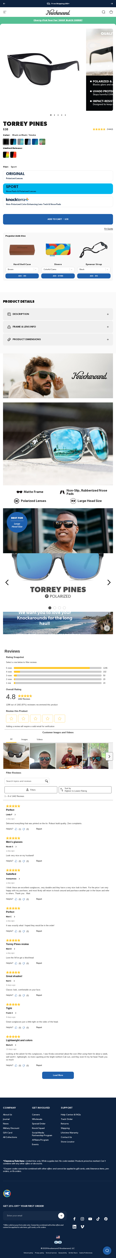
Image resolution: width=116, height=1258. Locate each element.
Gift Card (7, 1132)
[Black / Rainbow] (6, 155)
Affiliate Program (40, 1140)
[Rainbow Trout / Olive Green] (42, 142)
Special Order (39, 1123)
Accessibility (62, 1253)
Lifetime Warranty (69, 1132)
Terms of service (51, 1253)
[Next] (111, 3)
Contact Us (66, 1137)
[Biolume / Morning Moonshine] (13, 142)
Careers (36, 1114)
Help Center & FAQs (71, 1114)
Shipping (65, 1128)
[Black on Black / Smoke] (6, 142)
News (6, 1123)
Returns (65, 1123)
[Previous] (4, 3)
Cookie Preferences (85, 1253)
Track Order (67, 1119)
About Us (7, 1114)
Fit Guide (108, 229)
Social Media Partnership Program (42, 1134)
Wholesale (37, 1119)
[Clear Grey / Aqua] (21, 142)
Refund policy (28, 1253)
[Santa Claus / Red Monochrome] (13, 155)
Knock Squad (38, 1128)
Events (35, 1144)
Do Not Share (73, 1253)
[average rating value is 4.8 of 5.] (100, 129)
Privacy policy (39, 1253)
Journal (6, 1119)
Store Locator (67, 1141)
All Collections (10, 1137)
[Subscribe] (61, 1216)
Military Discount (11, 1128)
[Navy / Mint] (35, 142)
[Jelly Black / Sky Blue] (28, 142)
